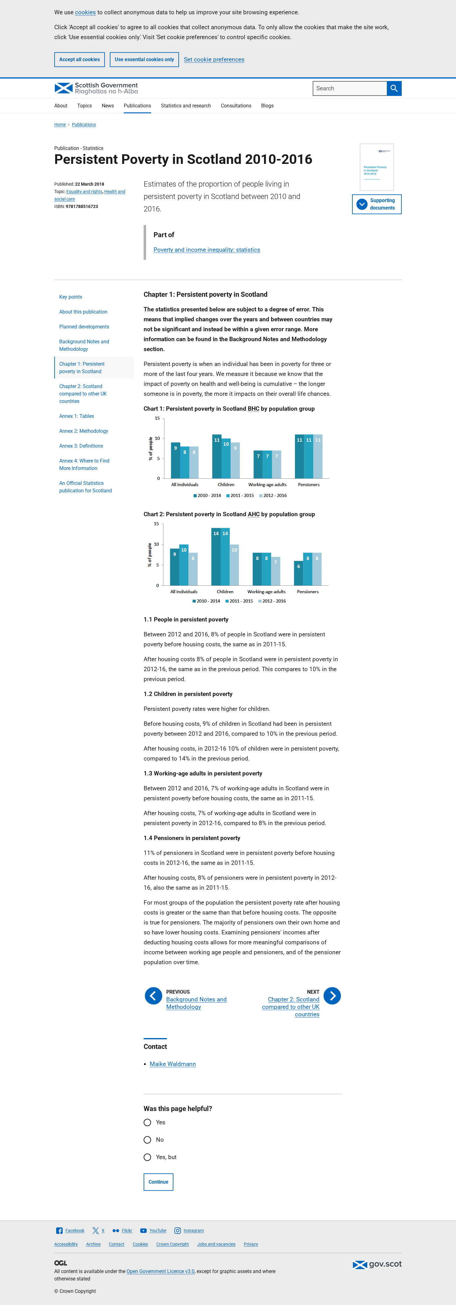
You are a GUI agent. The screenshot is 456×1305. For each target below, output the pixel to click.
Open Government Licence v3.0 (160, 1271)
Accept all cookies (79, 59)
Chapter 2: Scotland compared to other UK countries (83, 393)
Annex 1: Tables (76, 416)
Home (60, 124)
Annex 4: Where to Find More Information (84, 464)
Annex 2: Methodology (83, 431)
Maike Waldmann (173, 1064)
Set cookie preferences (214, 59)
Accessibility (66, 1244)
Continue (158, 1182)
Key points (70, 297)
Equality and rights (84, 191)
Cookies (140, 1244)
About (60, 106)
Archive (93, 1244)
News (108, 106)
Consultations (236, 106)
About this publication (83, 312)
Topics (84, 106)
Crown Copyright (172, 1244)
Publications (137, 106)
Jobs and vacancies (216, 1244)
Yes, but (166, 1157)
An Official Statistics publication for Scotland (85, 487)
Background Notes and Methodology (84, 345)
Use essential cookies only (144, 59)
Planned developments (84, 327)
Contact (116, 1244)
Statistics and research (186, 106)
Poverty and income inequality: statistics (207, 249)
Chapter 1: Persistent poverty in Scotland (82, 367)
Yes (160, 1122)
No (160, 1139)
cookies (85, 12)
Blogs (267, 106)
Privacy (251, 1244)
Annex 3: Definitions (81, 446)
